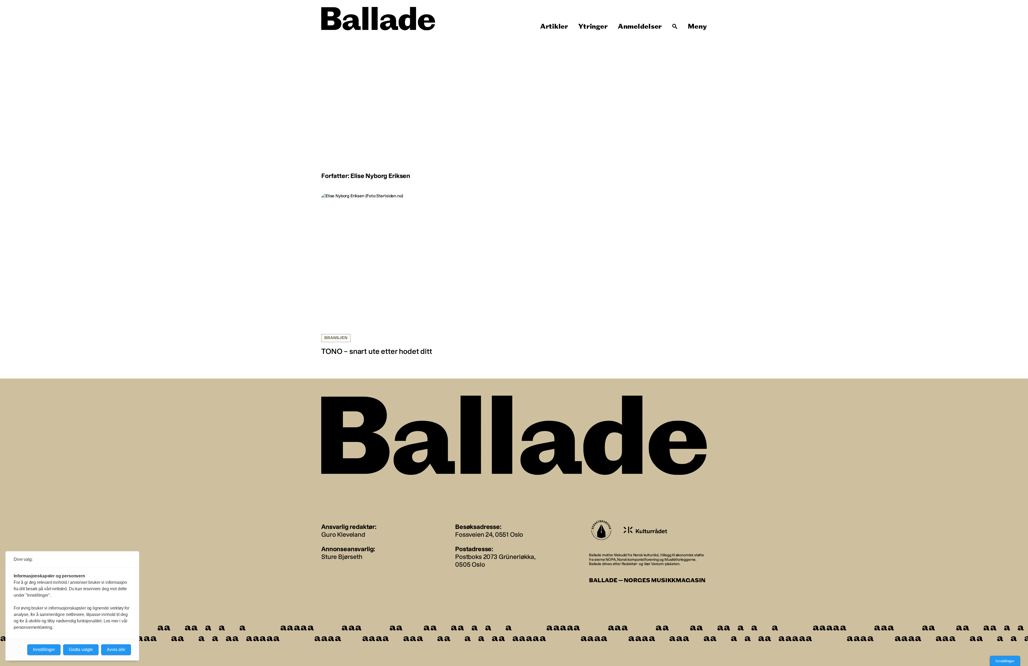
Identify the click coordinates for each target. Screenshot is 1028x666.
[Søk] (675, 26)
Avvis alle (116, 649)
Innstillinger (1005, 661)
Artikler (554, 26)
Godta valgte (81, 649)
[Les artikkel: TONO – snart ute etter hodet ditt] (383, 274)
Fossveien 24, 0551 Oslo (489, 534)
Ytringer (592, 26)
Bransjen (335, 338)
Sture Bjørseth (341, 557)
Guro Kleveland (343, 534)
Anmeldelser (640, 26)
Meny (697, 26)
